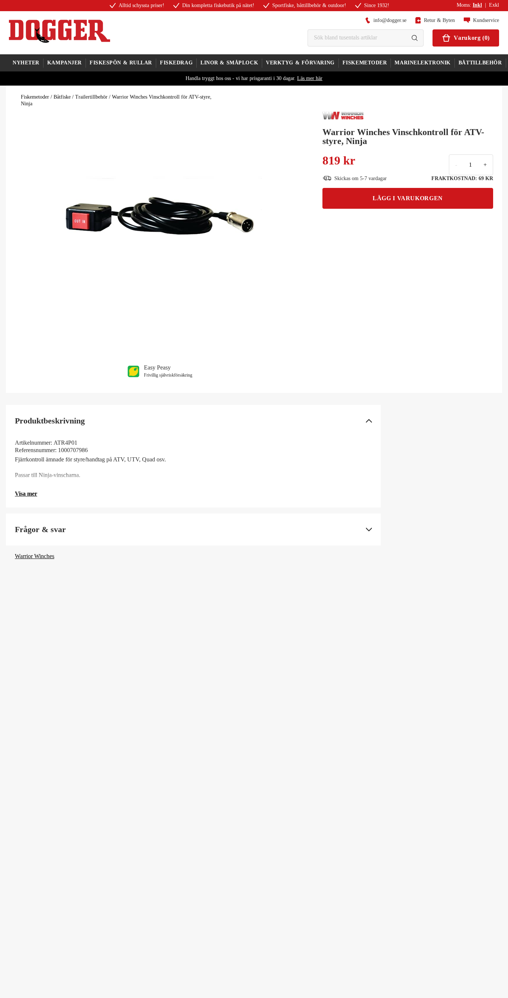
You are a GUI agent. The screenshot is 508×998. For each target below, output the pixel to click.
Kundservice (486, 20)
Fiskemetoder (35, 97)
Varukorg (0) (472, 38)
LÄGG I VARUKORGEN (408, 198)
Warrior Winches (34, 556)
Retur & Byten (439, 20)
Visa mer (26, 493)
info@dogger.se (389, 20)
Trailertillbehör (91, 97)
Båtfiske (62, 97)
